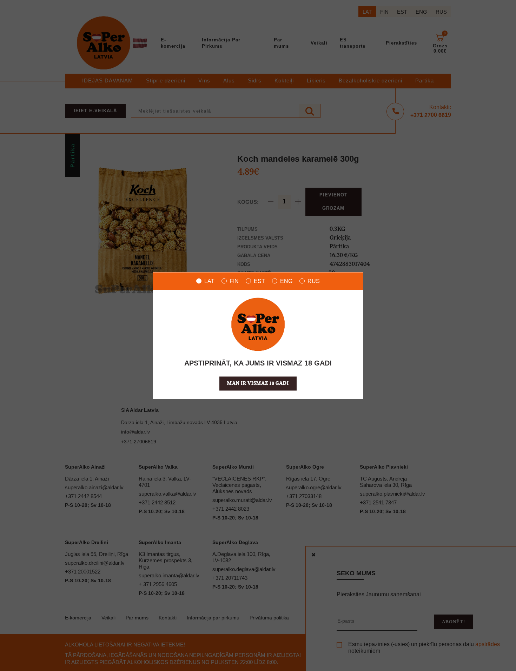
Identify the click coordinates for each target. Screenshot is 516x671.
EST (259, 281)
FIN (234, 281)
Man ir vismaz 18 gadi (258, 383)
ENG (286, 281)
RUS (313, 281)
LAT (209, 281)
